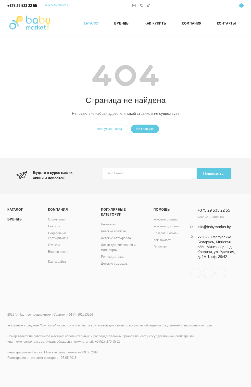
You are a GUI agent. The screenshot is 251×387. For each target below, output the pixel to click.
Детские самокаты (114, 263)
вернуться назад (109, 129)
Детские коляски (113, 231)
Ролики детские (112, 256)
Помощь (161, 209)
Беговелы (108, 224)
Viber (208, 273)
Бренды (15, 219)
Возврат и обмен (165, 233)
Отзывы (54, 245)
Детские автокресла (116, 238)
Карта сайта (57, 261)
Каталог (15, 209)
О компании (56, 219)
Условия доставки (166, 226)
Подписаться (214, 173)
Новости (54, 226)
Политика (160, 247)
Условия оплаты (165, 219)
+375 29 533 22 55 (22, 5)
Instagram (195, 273)
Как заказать (162, 240)
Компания (58, 209)
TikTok (220, 273)
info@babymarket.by (214, 227)
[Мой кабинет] (226, 6)
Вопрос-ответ (58, 252)
